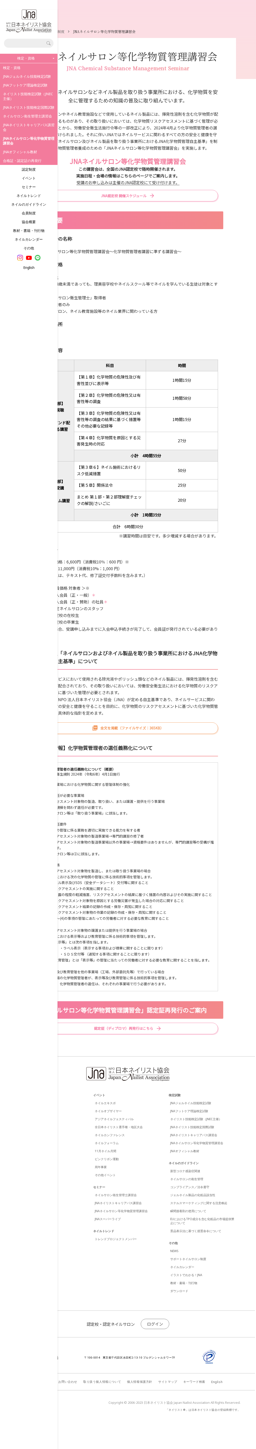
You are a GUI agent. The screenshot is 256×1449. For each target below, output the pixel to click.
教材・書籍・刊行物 (28, 230)
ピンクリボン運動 (107, 1159)
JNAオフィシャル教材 (20, 151)
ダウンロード (179, 1291)
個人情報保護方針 (139, 1382)
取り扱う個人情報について (102, 1382)
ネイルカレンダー (29, 239)
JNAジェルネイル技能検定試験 (27, 76)
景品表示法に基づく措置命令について (195, 1231)
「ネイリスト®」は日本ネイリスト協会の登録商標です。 (203, 1410)
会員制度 (29, 213)
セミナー (29, 186)
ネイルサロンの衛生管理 (186, 1179)
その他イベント (105, 1175)
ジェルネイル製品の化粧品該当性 (192, 1195)
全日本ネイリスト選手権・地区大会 (119, 1127)
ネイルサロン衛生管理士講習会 (27, 116)
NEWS (174, 1251)
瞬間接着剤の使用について (188, 1211)
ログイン (155, 1324)
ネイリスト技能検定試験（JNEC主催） (28, 96)
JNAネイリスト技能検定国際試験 (28, 107)
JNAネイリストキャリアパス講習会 (28, 127)
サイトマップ (167, 1382)
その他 (29, 248)
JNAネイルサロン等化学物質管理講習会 (121, 1211)
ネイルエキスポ (105, 1103)
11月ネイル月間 (105, 1151)
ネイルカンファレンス (110, 1135)
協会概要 (29, 221)
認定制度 (29, 169)
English (28, 267)
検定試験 (175, 1095)
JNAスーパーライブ (108, 1219)
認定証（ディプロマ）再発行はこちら (123, 1028)
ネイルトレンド (28, 195)
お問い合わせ (67, 1382)
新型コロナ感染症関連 (185, 1171)
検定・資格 (11, 67)
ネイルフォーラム (107, 1143)
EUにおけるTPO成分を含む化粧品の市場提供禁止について (202, 1221)
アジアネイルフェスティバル (114, 1119)
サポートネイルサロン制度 (188, 1259)
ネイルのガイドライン (28, 204)
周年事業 (101, 1167)
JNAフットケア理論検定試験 (25, 85)
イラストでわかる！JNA (186, 1275)
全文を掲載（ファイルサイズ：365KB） (132, 727)
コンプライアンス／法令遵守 (189, 1187)
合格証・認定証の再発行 (22, 160)
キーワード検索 (194, 1382)
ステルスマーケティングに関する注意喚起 (198, 1203)
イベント (29, 178)
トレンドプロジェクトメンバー (116, 1239)
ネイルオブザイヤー (108, 1111)
